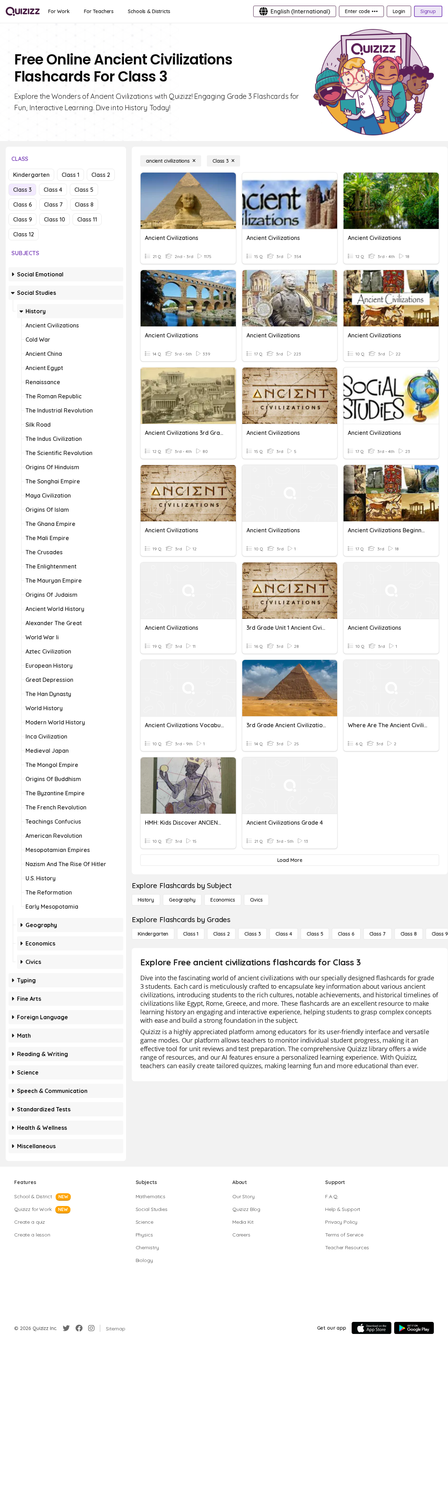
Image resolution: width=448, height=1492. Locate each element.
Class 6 (22, 204)
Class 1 (70, 174)
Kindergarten (31, 174)
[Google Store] (414, 1328)
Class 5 (83, 189)
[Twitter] (66, 1328)
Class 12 (23, 234)
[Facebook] (79, 1328)
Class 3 (22, 189)
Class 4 (53, 189)
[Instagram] (91, 1328)
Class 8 (84, 204)
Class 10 (54, 219)
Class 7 (53, 204)
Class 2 (100, 174)
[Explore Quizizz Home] (23, 11)
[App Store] (371, 1328)
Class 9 (22, 219)
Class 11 (87, 219)
